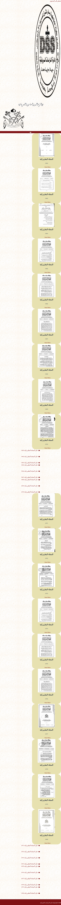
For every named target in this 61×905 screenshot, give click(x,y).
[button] (30, 132)
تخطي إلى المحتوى (55, 1)
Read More (47, 167)
